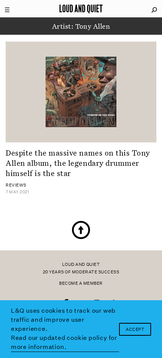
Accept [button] (135, 329)
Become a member (81, 283)
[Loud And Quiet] (81, 8)
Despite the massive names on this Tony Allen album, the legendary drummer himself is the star (78, 163)
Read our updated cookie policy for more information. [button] (64, 342)
